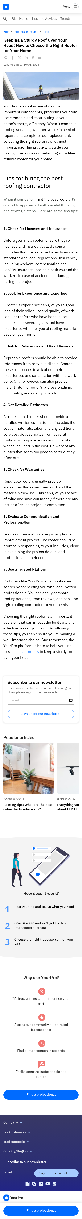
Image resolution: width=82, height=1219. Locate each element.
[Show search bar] (5, 19)
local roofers (28, 652)
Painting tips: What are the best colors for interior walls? (28, 746)
